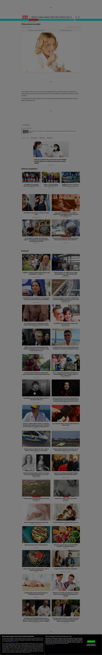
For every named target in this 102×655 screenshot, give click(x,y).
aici (10, 648)
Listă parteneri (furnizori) (50, 644)
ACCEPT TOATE (91, 641)
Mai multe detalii (15, 641)
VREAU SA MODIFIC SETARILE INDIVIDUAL (91, 645)
